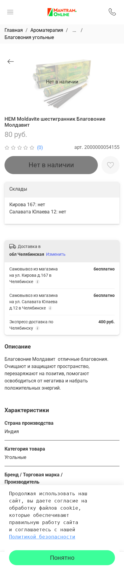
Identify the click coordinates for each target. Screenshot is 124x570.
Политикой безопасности (42, 537)
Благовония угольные (29, 37)
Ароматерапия (46, 30)
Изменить (56, 254)
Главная (14, 30)
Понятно (62, 557)
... (74, 30)
